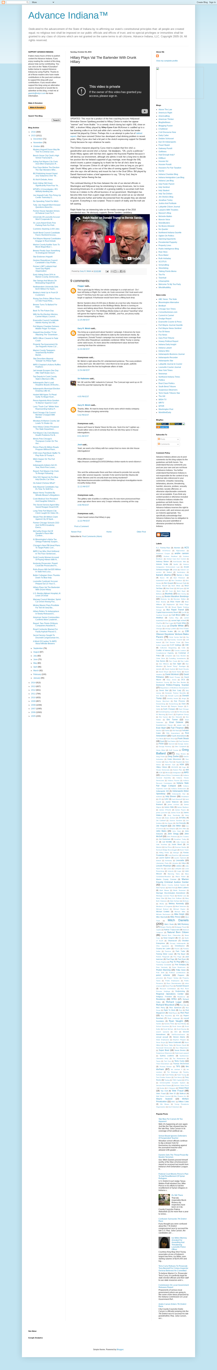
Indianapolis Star (166, 361)
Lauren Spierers (180, 858)
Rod (180, 1010)
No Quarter (163, 229)
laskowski (185, 855)
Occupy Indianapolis (178, 943)
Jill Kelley (182, 818)
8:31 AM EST (83, 436)
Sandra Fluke (169, 1024)
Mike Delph (179, 914)
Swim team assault (182, 1053)
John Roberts (172, 836)
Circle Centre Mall (176, 637)
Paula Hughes (161, 962)
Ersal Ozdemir (176, 722)
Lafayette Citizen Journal (169, 207)
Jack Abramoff (177, 799)
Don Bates (160, 696)
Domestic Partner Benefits (175, 693)
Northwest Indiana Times (169, 377)
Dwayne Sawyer (177, 706)
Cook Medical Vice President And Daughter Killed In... (45, 500)
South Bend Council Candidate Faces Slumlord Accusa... (46, 234)
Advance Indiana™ (68, 15)
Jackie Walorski (172, 802)
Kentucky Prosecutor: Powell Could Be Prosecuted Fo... (45, 564)
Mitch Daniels (178, 920)
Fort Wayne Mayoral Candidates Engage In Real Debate (47, 239)
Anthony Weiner (162, 561)
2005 (33, 716)
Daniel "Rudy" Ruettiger (176, 666)
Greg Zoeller (173, 756)
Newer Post (76, 532)
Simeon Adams (179, 1037)
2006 (33, 712)
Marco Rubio (181, 876)
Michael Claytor (179, 909)
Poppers (181, 975)
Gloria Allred (160, 750)
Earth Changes (169, 709)
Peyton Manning (163, 970)
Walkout (183, 1093)
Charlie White (177, 625)
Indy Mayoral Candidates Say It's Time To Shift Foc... (45, 488)
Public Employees (172, 981)
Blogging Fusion (166, 126)
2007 (33, 709)
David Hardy (176, 672)
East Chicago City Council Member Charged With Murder (44, 414)
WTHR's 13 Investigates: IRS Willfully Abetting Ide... (45, 190)
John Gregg (173, 834)
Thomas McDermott (181, 1064)
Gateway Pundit (165, 148)
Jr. (157, 842)
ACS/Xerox (166, 550)
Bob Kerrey (182, 594)
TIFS (178, 1066)
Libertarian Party (162, 863)
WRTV (161, 403)
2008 (33, 705)
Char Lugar (169, 623)
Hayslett (179, 762)
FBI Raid (176, 730)
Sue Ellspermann (182, 1048)
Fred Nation (171, 741)
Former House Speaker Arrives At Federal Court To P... (46, 212)
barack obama (163, 575)
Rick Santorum (175, 1008)
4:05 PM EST (83, 396)
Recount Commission (168, 988)
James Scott (175, 812)
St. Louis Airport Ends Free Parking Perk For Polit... (44, 224)
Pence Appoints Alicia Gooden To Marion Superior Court (46, 401)
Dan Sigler (177, 664)
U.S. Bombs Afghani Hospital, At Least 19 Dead (46, 594)
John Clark (176, 831)
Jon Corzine (184, 836)
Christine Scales (166, 631)
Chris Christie (184, 628)
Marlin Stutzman (179, 890)
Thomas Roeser (165, 1066)
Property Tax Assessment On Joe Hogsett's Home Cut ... (45, 345)
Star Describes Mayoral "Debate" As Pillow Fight (44, 360)
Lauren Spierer (165, 858)
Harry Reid (169, 762)
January (37, 678)
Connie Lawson (180, 650)
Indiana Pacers (173, 780)
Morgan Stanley (166, 927)
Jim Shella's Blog (166, 197)
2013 (33, 686)
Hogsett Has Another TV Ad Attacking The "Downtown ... (46, 333)
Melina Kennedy (176, 903)
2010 (33, 697)
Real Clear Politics (167, 383)
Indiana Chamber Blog (168, 174)
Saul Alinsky (181, 1024)
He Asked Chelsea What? (44, 483)
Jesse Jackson (170, 818)
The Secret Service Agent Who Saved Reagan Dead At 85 (46, 506)
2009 (33, 701)
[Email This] (112, 271)
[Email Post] (107, 271)
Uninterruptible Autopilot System (172, 1083)
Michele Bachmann (163, 914)
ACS (186, 547)
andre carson (182, 553)
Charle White (181, 623)
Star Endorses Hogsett (42, 257)
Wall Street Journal (163, 1096)
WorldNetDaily (165, 412)
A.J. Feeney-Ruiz (163, 548)
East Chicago (184, 709)
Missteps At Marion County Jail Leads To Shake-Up (46, 422)
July (35, 656)
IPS (160, 799)
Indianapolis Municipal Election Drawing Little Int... (46, 390)
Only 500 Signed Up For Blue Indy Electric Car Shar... (45, 478)
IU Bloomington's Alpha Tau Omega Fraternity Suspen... (46, 540)
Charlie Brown (161, 626)
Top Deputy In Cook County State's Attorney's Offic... (45, 377)
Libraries (175, 863)
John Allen (182, 828)
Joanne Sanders (176, 820)
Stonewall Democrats (164, 1048)
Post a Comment (81, 526)
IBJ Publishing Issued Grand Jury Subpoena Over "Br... (45, 174)
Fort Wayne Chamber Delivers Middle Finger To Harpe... (46, 327)
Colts (183, 648)
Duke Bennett (161, 706)
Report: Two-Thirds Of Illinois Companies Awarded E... (45, 624)
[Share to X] (118, 271)
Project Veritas (172, 978)
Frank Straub (183, 738)
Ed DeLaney (181, 712)
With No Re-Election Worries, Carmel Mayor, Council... (45, 315)
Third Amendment (162, 1064)
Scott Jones (176, 1026)
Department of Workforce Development (174, 688)
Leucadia (180, 860)
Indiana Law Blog (166, 181)
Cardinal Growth (162, 615)
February (37, 674)
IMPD (186, 772)
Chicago (159, 628)
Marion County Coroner (166, 879)
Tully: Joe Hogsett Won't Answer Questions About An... (47, 206)
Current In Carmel (166, 315)
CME (187, 645)
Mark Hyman (160, 888)
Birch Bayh (181, 591)
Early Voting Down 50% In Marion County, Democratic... (46, 276)
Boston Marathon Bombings (177, 596)
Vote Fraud (177, 1090)
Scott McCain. (168, 1029)
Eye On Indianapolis (167, 142)
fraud (162, 741)
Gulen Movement (174, 759)
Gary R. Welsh (84, 328)
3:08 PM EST (83, 505)
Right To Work (169, 1010)
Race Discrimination (174, 983)
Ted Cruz (167, 1061)
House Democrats (163, 770)
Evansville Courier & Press (170, 322)
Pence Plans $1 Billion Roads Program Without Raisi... (46, 448)
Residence (181, 997)
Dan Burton (160, 661)
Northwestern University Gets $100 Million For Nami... (45, 288)
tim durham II (176, 1069)
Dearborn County (162, 682)
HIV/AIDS (174, 767)
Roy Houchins (166, 1015)
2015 (33, 135)
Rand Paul (169, 986)
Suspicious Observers (168, 390)
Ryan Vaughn (176, 1021)
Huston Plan (177, 770)
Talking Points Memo (167, 271)
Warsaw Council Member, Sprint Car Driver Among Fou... (47, 600)
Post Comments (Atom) (92, 536)
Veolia (162, 1088)
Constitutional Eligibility (165, 653)
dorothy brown (172, 698)
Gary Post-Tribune (166, 338)
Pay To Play (175, 962)
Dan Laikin (185, 661)
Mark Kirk (171, 888)
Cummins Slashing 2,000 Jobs (46, 229)
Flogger (81, 286)
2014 (33, 683)
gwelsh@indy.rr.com (37, 93)
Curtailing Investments (177, 658)
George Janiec (183, 744)
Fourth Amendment (178, 736)
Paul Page (170, 959)
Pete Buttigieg (180, 965)
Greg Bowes (181, 754)
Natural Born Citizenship (171, 935)
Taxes (158, 1061)
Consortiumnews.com (168, 312)
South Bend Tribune (167, 386)
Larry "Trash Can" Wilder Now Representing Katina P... (46, 407)
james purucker (162, 812)
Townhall (162, 278)
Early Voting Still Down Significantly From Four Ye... (46, 184)
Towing (167, 1080)
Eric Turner (172, 719)
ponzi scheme (163, 975)
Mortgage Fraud (180, 927)
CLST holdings (175, 645)
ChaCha (159, 623)
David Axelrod (170, 669)
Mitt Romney (183, 924)
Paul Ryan (182, 959)
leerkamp (168, 860)
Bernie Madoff (161, 586)
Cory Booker (181, 656)
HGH (182, 764)
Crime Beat (160, 658)
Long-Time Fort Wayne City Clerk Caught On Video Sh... (46, 512)
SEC (176, 1032)
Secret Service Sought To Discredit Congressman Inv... (46, 636)
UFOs (187, 1080)
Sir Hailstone (83, 379)
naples (158, 930)
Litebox (179, 866)
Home (109, 532)
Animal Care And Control (176, 559)
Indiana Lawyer (165, 348)
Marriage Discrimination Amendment (170, 893)
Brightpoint (171, 604)
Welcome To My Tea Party (170, 284)
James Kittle (169, 807)
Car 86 (183, 612)
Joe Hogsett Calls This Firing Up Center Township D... (47, 196)
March (36, 670)
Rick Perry (160, 1008)
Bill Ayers (180, 588)
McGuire (186, 901)
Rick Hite (183, 1005)
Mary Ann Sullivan (175, 898)
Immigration (177, 772)
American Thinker (166, 119)
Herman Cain (170, 764)
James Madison (183, 807)
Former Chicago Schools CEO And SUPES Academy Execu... (46, 525)
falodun (159, 730)
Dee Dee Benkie (179, 682)
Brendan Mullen (180, 599)
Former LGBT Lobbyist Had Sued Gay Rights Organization (45, 268)
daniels (158, 669)
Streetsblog (163, 268)
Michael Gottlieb (162, 911)
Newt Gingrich (169, 938)
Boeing (158, 596)
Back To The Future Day (43, 311)
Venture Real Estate (163, 1085)
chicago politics (170, 628)
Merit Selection (180, 906)
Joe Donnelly (181, 823)
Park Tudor (180, 951)
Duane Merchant (162, 701)
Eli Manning (160, 714)
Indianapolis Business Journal (172, 354)
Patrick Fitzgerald (162, 957)
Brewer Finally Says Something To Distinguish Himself (46, 252)
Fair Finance (177, 727)
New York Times (166, 370)
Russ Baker (164, 255)
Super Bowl (164, 1050)
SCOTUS (162, 262)
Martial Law (181, 896)
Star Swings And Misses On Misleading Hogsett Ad (45, 282)
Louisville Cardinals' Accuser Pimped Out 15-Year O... (45, 582)
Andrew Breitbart (170, 556)
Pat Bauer (181, 954)
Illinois (167, 772)
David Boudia (184, 669)
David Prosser (175, 677)
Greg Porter (160, 756)
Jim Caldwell (161, 820)
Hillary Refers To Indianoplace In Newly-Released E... (46, 612)
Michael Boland (162, 909)
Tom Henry (178, 1077)
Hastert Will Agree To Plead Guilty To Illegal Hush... (45, 396)
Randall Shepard (182, 986)
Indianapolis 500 (162, 791)
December (38, 139)
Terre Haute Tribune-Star (169, 393)
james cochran (173, 804)
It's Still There (177, 1195)
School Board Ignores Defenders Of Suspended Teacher (173, 1137)
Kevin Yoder (184, 850)
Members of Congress (164, 906)
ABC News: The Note (168, 299)
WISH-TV (162, 399)
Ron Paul (184, 1013)
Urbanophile (164, 281)
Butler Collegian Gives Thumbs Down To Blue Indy (46, 576)
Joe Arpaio (169, 823)
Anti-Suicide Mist (179, 561)
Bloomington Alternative (169, 302)
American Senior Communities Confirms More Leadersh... (46, 618)
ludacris (170, 871)
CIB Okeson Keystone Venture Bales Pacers (172, 634)
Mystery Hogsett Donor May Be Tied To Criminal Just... (46, 150)
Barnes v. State (183, 575)
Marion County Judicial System (174, 885)
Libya (184, 863)
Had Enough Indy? (167, 155)
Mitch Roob (168, 924)
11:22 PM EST (84, 521)
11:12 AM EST (84, 486)
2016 (33, 132)
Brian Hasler (175, 602)
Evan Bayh (161, 728)
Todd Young (181, 1075)
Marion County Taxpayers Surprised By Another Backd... (44, 352)
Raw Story (163, 252)
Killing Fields (164, 852)
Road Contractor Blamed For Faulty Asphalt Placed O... (45, 630)
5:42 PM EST (83, 415)
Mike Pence (175, 917)
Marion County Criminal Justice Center (172, 880)
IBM (187, 770)
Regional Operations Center (169, 994)
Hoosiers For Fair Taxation (170, 168)
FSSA (161, 744)
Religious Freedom (164, 997)
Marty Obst (160, 898)
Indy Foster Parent (166, 184)
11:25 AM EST (84, 320)
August (36, 652)
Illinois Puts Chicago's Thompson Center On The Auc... (45, 441)
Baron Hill (164, 578)
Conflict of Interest (163, 650)
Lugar (179, 871)
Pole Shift (160, 972)
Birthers (159, 594)
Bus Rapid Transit (175, 610)
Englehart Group (182, 714)
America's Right (165, 113)
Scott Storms (181, 1029)
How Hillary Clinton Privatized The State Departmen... (46, 428)
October (37, 146)
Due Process (179, 701)
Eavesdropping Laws (166, 712)
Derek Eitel (163, 690)
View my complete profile (167, 61)
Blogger (120, 1349)
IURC (166, 799)
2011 (33, 694)
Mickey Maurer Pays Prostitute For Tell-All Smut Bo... (46, 606)
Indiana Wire (164, 351)
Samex (158, 1024)
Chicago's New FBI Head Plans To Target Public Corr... (46, 546)
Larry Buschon (173, 855)
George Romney (165, 746)
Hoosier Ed (163, 161)
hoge (184, 767)
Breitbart (162, 306)
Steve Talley (168, 1045)
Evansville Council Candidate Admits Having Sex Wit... (46, 321)
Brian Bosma (161, 602)
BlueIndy (169, 594)
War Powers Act (180, 1096)
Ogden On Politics (166, 236)
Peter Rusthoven (178, 967)
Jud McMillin (167, 842)
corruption (168, 656)
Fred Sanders (184, 741)
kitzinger (176, 852)
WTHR (161, 406)
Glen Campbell (180, 746)
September (38, 648)
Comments (165, 444)
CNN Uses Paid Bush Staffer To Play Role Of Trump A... (46, 454)
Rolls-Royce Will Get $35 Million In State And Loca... (47, 570)
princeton (159, 978)
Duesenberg (160, 704)
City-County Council (174, 640)
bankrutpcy (181, 572)
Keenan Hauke (180, 847)
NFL (179, 938)
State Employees (162, 1040)
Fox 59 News (164, 332)
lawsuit (158, 860)
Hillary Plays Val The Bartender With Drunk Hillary (46, 588)
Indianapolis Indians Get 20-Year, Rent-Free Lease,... (45, 466)
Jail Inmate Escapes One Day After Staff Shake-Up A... (45, 371)
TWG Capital (177, 1080)
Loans (169, 868)
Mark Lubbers (183, 888)
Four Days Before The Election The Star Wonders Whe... (46, 168)
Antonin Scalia (162, 564)
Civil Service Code (173, 642)
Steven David (181, 1045)
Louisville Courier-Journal (170, 367)
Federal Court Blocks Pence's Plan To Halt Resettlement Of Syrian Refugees (173, 1176)
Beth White (176, 586)
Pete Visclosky (162, 967)
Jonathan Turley (166, 200)
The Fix (162, 275)
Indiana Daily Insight (167, 344)
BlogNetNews (164, 122)
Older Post (141, 532)
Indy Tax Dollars (165, 194)
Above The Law (165, 109)
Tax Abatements (179, 1058)
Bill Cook (169, 591)
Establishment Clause (164, 725)
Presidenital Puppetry (168, 242)
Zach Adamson (173, 1107)
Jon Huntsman (164, 839)
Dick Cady (177, 690)
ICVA (161, 772)
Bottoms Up (165, 599)
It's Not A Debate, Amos (43, 179)
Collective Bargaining (168, 648)
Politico (162, 380)
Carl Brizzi (176, 615)
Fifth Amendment (173, 733)
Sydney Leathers (167, 1056)
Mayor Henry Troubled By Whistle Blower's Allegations (46, 494)
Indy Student (164, 190)
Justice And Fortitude (167, 203)
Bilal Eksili (169, 588)
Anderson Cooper (163, 553)
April (35, 667)
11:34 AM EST (84, 349)
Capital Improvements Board (167, 612)
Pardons (168, 951)
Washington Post (166, 409)
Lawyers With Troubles (168, 210)
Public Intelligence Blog (169, 249)
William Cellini (183, 1102)
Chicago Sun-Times (167, 309)
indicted (159, 796)
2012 (33, 690)
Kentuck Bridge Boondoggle (166, 850)
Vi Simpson (171, 1088)
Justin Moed (177, 844)
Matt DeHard (175, 901)
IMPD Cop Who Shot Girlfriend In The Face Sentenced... (46, 552)
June (35, 659)
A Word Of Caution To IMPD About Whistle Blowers (45, 642)
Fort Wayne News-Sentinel (170, 328)
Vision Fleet (184, 1088)
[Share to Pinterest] (124, 271)
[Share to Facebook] (121, 271)
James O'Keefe (165, 810)
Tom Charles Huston (163, 1077)
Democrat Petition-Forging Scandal (172, 685)
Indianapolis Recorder (168, 357)
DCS (183, 680)
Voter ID (172, 1093)
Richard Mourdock (165, 1004)
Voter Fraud (161, 1093)
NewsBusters (164, 223)
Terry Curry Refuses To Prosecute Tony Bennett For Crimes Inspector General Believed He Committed (173, 1268)
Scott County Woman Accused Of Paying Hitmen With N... (46, 558)
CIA (179, 631)
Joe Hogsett (161, 826)
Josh (80, 445)
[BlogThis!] (115, 271)
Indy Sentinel (164, 187)
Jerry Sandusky (174, 815)
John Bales (161, 831)
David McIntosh (172, 674)
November (38, 142)
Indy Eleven (171, 796)
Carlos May (173, 618)
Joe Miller (176, 826)
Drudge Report (165, 318)
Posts (162, 439)
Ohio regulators (162, 946)
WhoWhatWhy (165, 287)
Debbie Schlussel (166, 138)
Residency (160, 999)
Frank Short (170, 738)
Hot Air (161, 171)
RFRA (174, 999)
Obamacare (172, 941)
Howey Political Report (168, 341)
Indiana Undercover (178, 788)
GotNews (162, 151)
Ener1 (170, 714)
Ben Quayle (168, 583)
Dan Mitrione (164, 664)
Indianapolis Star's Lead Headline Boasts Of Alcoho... (46, 383)
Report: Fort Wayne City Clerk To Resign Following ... (46, 472)
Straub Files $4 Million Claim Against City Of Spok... (45, 518)
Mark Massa (164, 890)
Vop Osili (164, 1091)
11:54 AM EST (84, 370)
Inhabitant (185, 796)
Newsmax (163, 374)
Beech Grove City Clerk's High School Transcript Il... (46, 156)
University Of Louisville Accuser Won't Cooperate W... (46, 218)
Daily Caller (164, 135)
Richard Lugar (174, 1002)
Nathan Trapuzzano (171, 930)
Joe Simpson (171, 828)
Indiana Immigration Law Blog (171, 177)
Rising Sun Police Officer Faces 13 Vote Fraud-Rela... (46, 299)
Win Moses (164, 1104)
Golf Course (173, 750)
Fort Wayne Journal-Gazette (171, 325)
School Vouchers (162, 1026)
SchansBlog (164, 265)
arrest (175, 570)
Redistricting (180, 991)
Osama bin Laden (163, 948)
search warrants (162, 1032)
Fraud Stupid (164, 145)
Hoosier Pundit (165, 164)
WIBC (173, 1102)
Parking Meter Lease (164, 954)
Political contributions (177, 972)
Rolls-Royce (173, 1013)
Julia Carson (181, 842)
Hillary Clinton (161, 767)
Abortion (177, 548)
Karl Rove (168, 847)
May (35, 663)
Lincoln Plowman (163, 866)
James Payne (180, 810)
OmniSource (180, 946)
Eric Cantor (163, 717)
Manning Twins (174, 874)
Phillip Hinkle (181, 970)
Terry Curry (179, 1061)
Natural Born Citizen (178, 932)
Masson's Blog (165, 213)
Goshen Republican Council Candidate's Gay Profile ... (45, 261)
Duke (184, 704)
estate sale (181, 725)
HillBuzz (162, 158)
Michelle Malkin (165, 216)
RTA (177, 1015)
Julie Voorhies (161, 844)
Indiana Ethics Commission (170, 775)
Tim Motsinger (172, 1072)
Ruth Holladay (165, 258)
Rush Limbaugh (174, 1018)
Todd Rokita (169, 1075)
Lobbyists (177, 868)
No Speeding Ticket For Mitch (45, 201)
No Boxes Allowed (166, 226)
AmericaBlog (164, 116)
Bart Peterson (179, 578)
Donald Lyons (173, 696)
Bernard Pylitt (181, 583)
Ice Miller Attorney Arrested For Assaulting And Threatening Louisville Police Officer (179, 1243)
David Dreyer (164, 672)
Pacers (177, 948)
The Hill (162, 396)
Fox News (163, 335)
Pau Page (177, 957)
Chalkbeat (163, 129)
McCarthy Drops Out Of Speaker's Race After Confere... (43, 533)
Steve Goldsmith (174, 1042)
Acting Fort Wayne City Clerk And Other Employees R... (45, 162)
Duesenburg (173, 704)
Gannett (172, 744)
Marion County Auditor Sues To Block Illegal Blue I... (46, 246)
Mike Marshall (161, 917)
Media (161, 904)
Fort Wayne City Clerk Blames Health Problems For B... (46, 434)
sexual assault (162, 1037)
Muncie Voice (164, 219)
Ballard (169, 572)
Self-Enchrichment (178, 1034)
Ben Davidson (177, 580)
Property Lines (165, 245)
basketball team (162, 580)
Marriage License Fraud (165, 896)
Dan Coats (173, 661)
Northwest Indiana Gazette (170, 232)
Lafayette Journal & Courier (170, 364)
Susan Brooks (180, 1050)
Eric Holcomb (177, 717)
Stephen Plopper (179, 1040)
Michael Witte (180, 911)
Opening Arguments (167, 239)
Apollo (175, 564)
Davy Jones (171, 680)
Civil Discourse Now (167, 132)
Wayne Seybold (164, 1099)
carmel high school (178, 620)
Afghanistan (180, 550)
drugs (184, 698)
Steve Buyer (160, 1042)
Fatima (167, 730)
